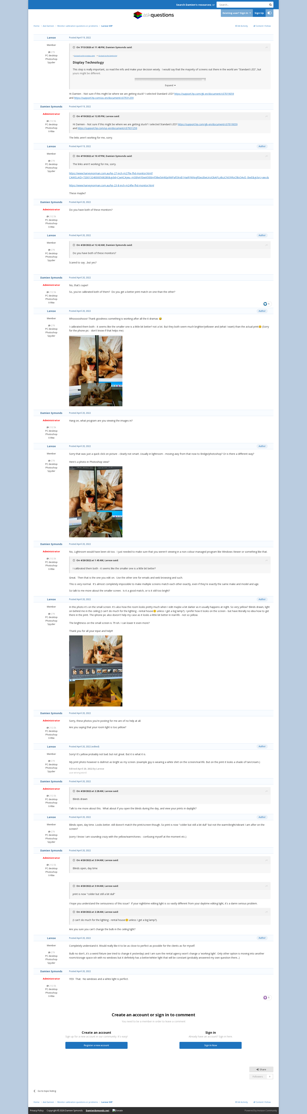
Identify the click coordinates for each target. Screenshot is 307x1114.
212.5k (52, 121)
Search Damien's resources (193, 4)
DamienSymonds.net (97, 1110)
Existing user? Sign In (236, 13)
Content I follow (263, 26)
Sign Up (259, 13)
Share (262, 1069)
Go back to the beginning (107, 56)
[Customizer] (269, 13)
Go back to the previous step (84, 56)
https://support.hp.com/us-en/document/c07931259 (104, 97)
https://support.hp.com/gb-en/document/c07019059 (204, 93)
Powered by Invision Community (261, 1110)
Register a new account (96, 1045)
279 (52, 52)
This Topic (257, 4)
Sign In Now (210, 1045)
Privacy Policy (37, 1110)
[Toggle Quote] (74, 47)
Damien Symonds (116, 47)
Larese (51, 37)
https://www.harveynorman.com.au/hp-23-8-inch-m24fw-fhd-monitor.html (111, 185)
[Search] (270, 5)
